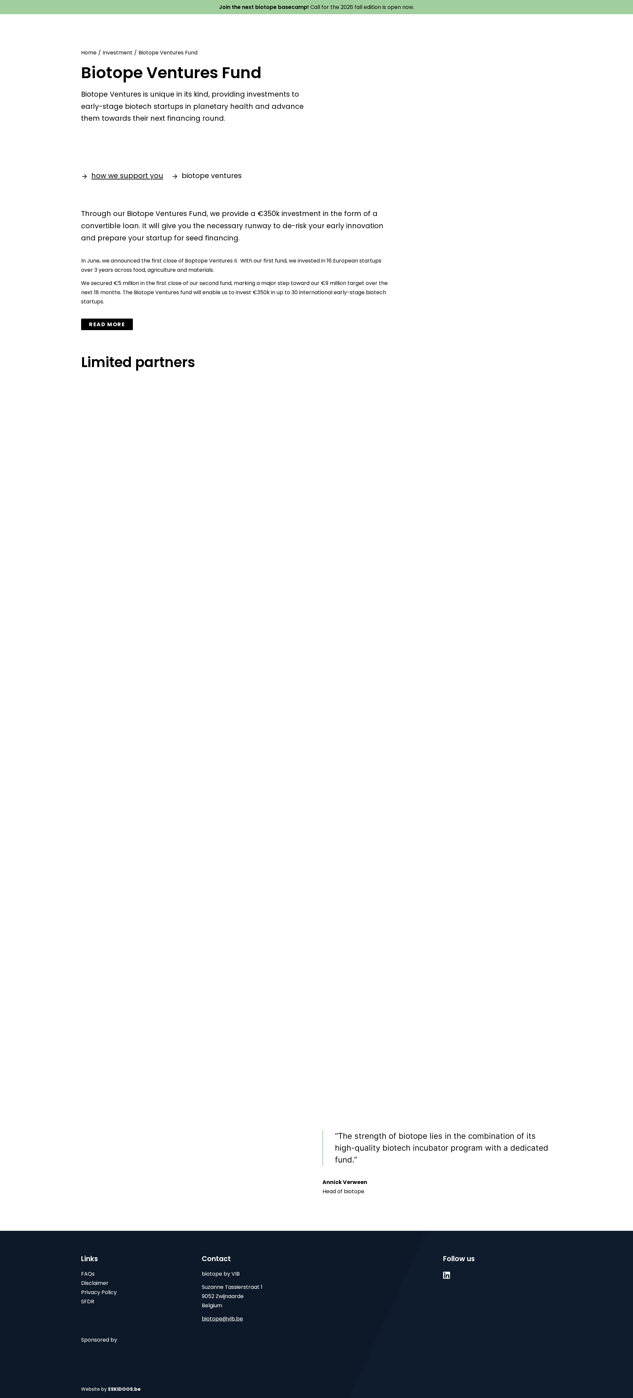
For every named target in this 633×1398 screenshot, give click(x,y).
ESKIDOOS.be (124, 1389)
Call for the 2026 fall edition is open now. (316, 7)
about (215, 25)
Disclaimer (94, 1283)
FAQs (88, 1274)
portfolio (394, 25)
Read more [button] (107, 324)
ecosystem (348, 25)
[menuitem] (215, 25)
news (428, 25)
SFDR (87, 1301)
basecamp (253, 25)
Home (89, 52)
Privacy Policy (99, 1292)
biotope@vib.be (222, 1318)
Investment (118, 52)
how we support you (127, 175)
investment (299, 25)
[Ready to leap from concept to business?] (117, 25)
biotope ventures (212, 175)
